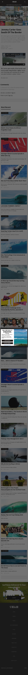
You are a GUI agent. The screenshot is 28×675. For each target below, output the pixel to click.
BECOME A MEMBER (7, 343)
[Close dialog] (26, 330)
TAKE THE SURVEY (7, 340)
